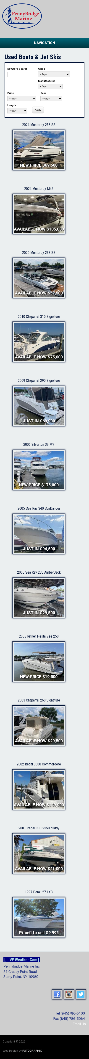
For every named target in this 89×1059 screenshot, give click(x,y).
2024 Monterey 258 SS (38, 125)
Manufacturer (46, 81)
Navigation (44, 43)
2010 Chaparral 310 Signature (39, 316)
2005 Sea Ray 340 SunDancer (39, 508)
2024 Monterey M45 (38, 189)
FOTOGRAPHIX (32, 1050)
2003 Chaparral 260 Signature (39, 700)
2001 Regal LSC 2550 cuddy (38, 828)
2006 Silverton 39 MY (38, 444)
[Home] (22, 27)
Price (10, 93)
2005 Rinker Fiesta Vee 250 (39, 636)
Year (43, 93)
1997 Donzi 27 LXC (39, 892)
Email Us (79, 1024)
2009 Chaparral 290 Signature (39, 380)
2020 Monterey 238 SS (38, 252)
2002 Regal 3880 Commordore (39, 764)
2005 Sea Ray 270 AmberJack (39, 572)
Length (11, 105)
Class (41, 68)
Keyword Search (17, 68)
